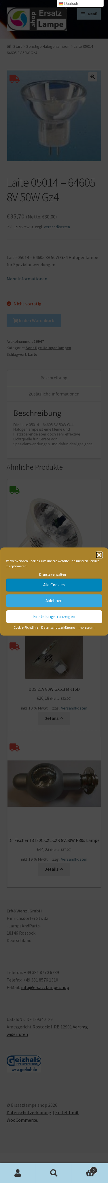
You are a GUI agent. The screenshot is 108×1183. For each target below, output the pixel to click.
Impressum (86, 627)
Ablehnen (54, 601)
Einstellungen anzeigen (54, 616)
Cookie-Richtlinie (26, 627)
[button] (99, 555)
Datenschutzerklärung (58, 627)
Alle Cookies (54, 585)
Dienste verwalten (52, 574)
